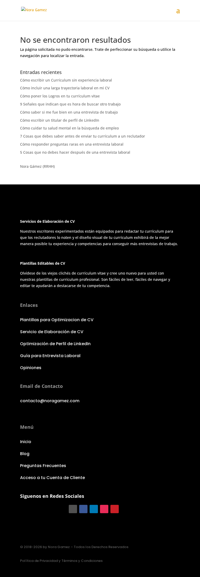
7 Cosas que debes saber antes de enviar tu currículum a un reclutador (82, 136)
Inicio (25, 442)
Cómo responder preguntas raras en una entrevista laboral (71, 144)
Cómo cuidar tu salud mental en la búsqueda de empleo (69, 128)
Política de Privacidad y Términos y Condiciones (61, 560)
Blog (24, 454)
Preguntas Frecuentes (43, 466)
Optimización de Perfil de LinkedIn (55, 344)
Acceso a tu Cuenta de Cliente (52, 478)
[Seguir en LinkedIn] (94, 509)
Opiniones (30, 368)
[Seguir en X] (125, 509)
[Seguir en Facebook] (83, 509)
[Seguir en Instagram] (104, 509)
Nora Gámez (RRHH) (37, 166)
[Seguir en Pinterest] (114, 509)
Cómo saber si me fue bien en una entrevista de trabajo (69, 112)
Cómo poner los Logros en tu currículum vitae (60, 96)
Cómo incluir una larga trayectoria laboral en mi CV (65, 87)
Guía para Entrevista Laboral (50, 356)
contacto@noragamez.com (49, 401)
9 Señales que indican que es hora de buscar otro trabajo (70, 104)
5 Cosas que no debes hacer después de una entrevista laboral (75, 152)
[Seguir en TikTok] (73, 509)
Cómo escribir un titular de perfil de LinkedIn (59, 120)
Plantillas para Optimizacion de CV (56, 320)
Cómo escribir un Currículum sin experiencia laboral (66, 80)
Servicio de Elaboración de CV (51, 332)
